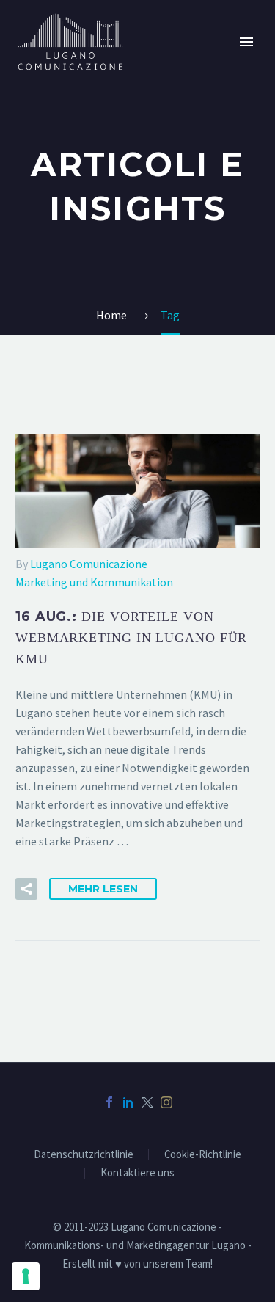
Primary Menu (246, 42)
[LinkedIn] (128, 1102)
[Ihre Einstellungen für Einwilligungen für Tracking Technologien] (26, 1276)
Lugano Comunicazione (88, 563)
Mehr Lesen (103, 888)
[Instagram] (166, 1102)
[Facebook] (109, 1102)
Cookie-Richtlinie (202, 1154)
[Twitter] (147, 1102)
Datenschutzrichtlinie (83, 1154)
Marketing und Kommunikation (94, 582)
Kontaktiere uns (137, 1173)
